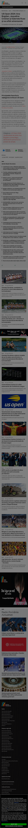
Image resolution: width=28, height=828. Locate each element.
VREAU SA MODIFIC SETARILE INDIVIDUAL (14, 826)
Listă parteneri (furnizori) (4, 821)
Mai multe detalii (16, 802)
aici (7, 808)
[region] (14, 811)
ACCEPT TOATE (14, 824)
